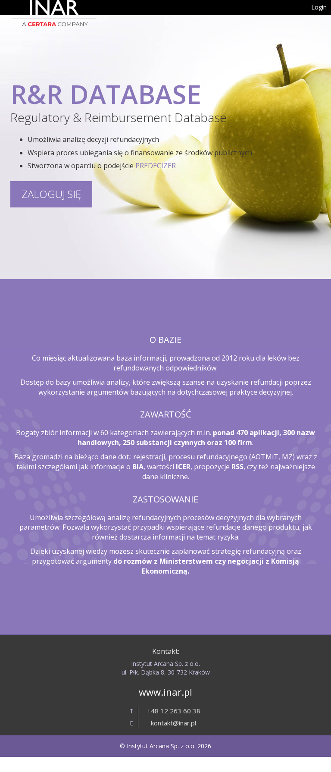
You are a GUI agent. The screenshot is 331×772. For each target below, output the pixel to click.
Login (319, 7)
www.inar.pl (165, 691)
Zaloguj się (51, 194)
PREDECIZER (155, 165)
